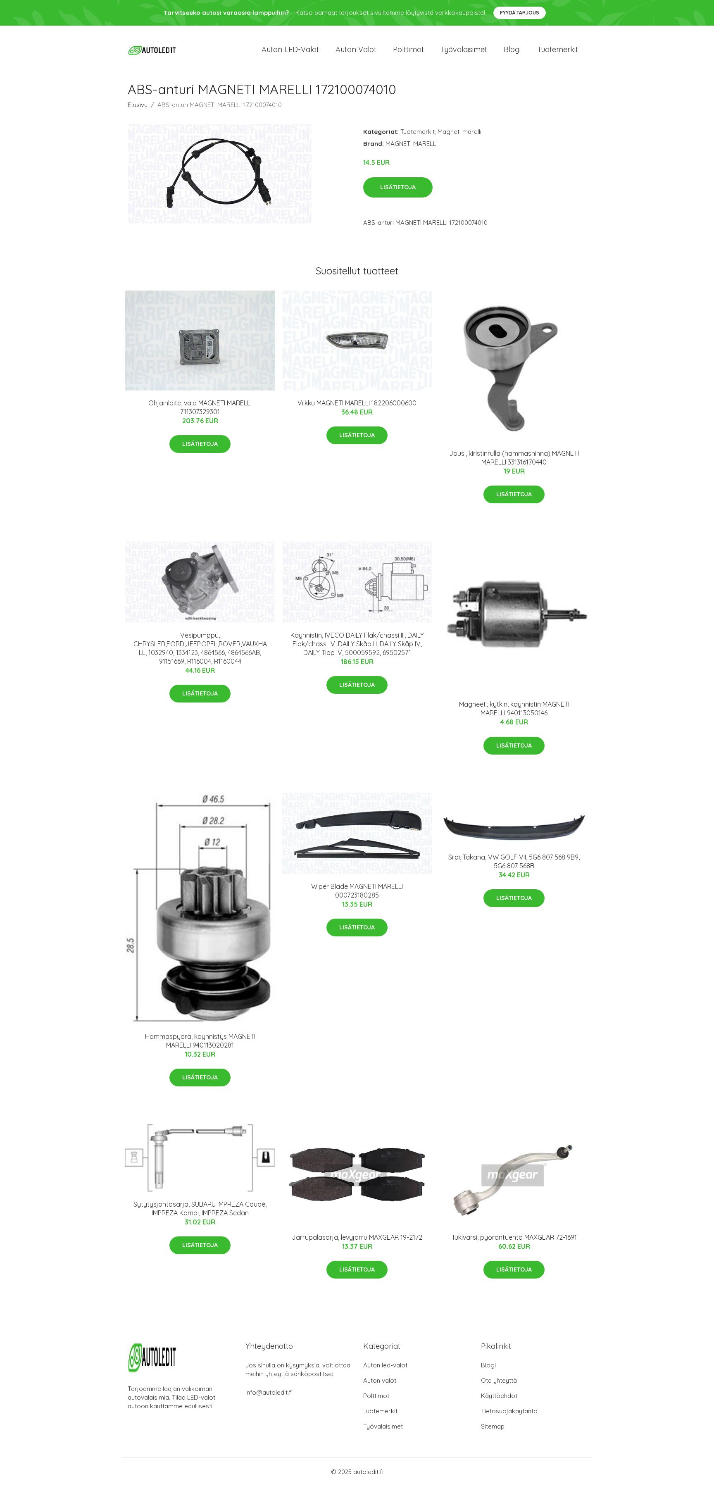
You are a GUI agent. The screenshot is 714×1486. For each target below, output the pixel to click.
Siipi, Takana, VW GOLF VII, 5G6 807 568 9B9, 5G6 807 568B (514, 861)
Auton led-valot (385, 1365)
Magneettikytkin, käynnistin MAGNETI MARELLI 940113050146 (514, 708)
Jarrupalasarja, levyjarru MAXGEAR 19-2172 (357, 1237)
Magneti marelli (459, 132)
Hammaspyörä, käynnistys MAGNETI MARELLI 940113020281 (200, 1040)
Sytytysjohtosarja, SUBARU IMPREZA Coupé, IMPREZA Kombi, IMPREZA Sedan (200, 1208)
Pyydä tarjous (519, 13)
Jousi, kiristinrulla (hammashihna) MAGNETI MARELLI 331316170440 (514, 457)
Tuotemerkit (557, 49)
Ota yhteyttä (499, 1380)
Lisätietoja (398, 187)
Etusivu (138, 105)
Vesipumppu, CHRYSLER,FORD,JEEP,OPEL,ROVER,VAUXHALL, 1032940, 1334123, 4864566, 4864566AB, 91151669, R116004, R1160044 (200, 648)
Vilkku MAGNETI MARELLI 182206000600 (357, 403)
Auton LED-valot (290, 49)
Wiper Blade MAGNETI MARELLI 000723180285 (357, 890)
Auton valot (356, 49)
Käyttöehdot (499, 1396)
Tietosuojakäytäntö (509, 1411)
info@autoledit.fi (269, 1392)
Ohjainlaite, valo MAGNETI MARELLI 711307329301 (200, 407)
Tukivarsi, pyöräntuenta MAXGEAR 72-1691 (514, 1237)
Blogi (512, 49)
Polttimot (408, 49)
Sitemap (493, 1426)
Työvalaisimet (463, 49)
